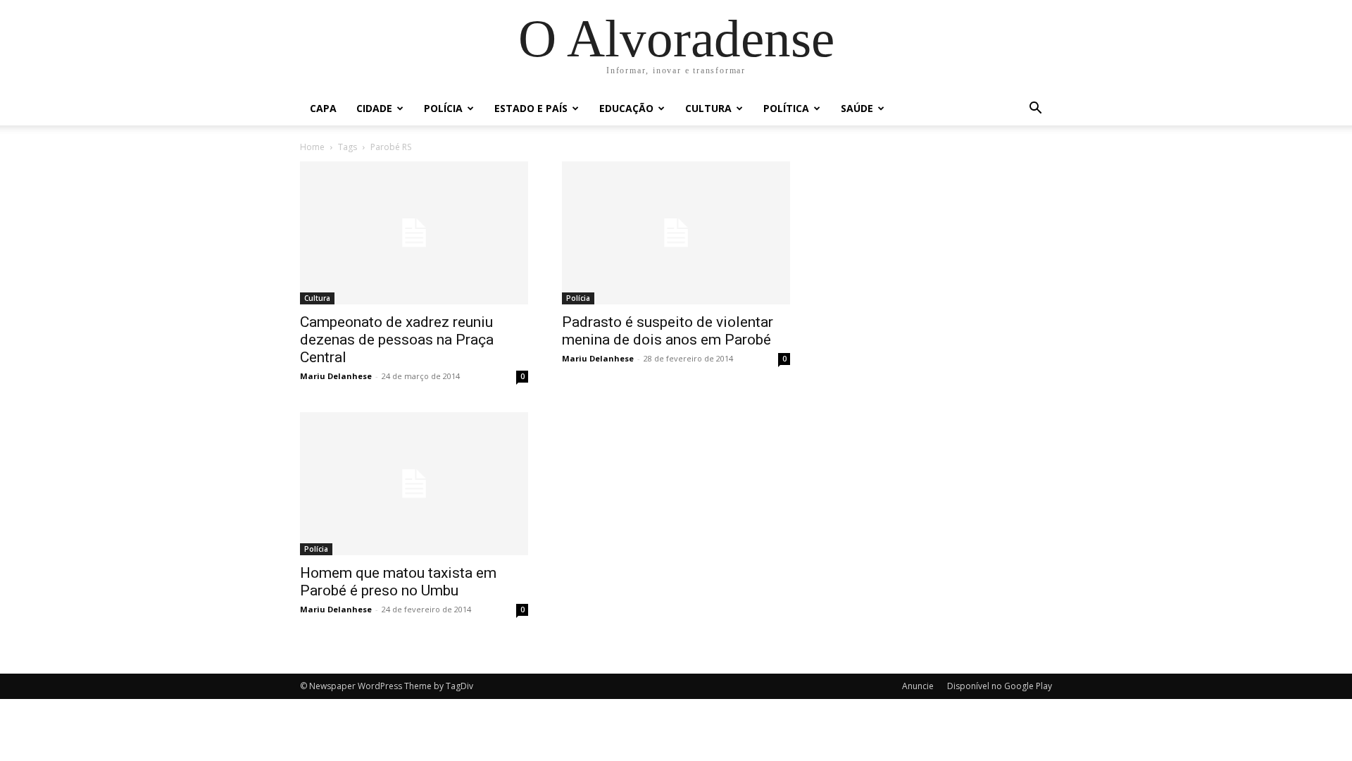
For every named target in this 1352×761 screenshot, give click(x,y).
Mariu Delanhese (336, 376)
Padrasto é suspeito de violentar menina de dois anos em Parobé (667, 331)
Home (312, 147)
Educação (626, 108)
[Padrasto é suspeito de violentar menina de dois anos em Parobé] (676, 232)
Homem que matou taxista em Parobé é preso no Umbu (398, 581)
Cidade (374, 108)
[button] (1035, 109)
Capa (323, 108)
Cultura (708, 108)
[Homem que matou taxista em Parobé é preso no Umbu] (414, 483)
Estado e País (531, 108)
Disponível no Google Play (999, 686)
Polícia (443, 108)
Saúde (857, 108)
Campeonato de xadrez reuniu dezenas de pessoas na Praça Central (397, 340)
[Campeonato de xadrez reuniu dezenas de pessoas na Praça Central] (414, 232)
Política (786, 108)
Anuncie (918, 686)
